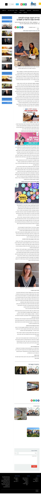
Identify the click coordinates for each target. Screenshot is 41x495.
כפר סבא (25, 12)
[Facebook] (26, 4)
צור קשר (36, 480)
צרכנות (26, 481)
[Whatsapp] (24, 4)
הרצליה (20, 12)
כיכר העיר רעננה (36, 10)
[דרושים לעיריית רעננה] (27, 192)
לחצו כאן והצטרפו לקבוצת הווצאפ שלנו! (31, 30)
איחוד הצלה (16, 481)
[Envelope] (21, 4)
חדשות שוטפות (22, 10)
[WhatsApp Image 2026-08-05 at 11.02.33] (27, 138)
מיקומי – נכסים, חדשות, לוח (12, 10)
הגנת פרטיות (35, 479)
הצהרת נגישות (35, 481)
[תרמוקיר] (31, 115)
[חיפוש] (6, 4)
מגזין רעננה (29, 10)
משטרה (16, 479)
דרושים (15, 12)
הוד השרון (4, 10)
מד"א (17, 480)
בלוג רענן (26, 482)
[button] (40, 4)
